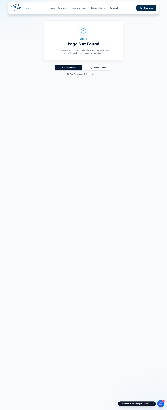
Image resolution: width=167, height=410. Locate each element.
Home (52, 8)
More (102, 8)
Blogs (94, 8)
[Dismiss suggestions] (153, 404)
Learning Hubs (78, 8)
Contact (114, 8)
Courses (62, 8)
